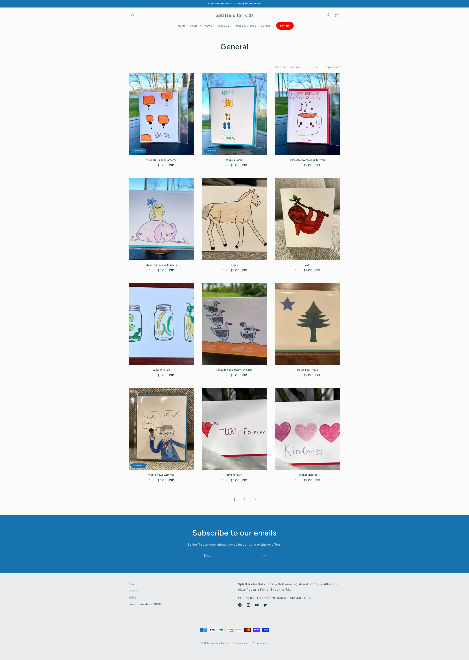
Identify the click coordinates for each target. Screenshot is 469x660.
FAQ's (132, 597)
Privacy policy (260, 643)
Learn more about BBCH (145, 604)
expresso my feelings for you (307, 159)
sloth (307, 264)
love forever (234, 474)
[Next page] (255, 499)
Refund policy (241, 643)
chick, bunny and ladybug (161, 264)
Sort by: (280, 67)
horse (234, 264)
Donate (134, 590)
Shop (132, 584)
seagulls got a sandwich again (234, 369)
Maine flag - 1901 (307, 369)
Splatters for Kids (220, 643)
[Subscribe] (265, 555)
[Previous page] (214, 499)
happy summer (235, 159)
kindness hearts (307, 474)
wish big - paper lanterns (161, 159)
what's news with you (161, 474)
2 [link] (234, 499)
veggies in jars (161, 369)
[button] (133, 15)
